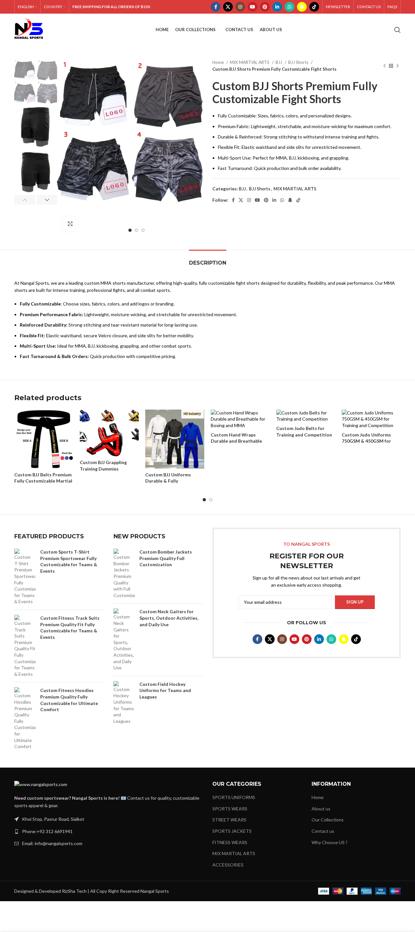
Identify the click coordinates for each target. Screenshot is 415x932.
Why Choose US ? (330, 842)
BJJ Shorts (298, 62)
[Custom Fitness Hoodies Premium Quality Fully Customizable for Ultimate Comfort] (24, 718)
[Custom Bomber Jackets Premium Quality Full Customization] (124, 573)
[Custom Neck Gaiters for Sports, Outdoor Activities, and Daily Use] (124, 639)
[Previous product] (384, 66)
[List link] (108, 831)
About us (321, 808)
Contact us (323, 831)
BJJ (279, 62)
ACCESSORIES (227, 864)
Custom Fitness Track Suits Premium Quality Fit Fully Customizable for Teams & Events (70, 627)
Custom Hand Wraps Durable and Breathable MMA (236, 441)
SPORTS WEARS (229, 808)
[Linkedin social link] (277, 7)
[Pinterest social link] (265, 7)
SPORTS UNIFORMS (233, 797)
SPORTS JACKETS (232, 831)
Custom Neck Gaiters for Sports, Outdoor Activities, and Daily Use (168, 618)
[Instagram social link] (240, 7)
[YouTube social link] (252, 7)
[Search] (397, 29)
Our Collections (328, 819)
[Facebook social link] (215, 7)
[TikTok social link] (314, 7)
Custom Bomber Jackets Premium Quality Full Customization (165, 558)
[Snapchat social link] (302, 7)
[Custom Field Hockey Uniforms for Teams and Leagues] (124, 702)
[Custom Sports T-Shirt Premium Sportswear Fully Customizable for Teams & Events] (24, 577)
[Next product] (397, 66)
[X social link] (228, 7)
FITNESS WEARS (229, 842)
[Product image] (43, 438)
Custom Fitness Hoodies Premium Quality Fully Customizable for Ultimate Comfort (69, 699)
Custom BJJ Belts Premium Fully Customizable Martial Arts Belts (43, 481)
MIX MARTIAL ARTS (250, 62)
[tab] (207, 259)
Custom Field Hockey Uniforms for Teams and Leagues (165, 690)
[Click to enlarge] (70, 224)
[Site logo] (28, 29)
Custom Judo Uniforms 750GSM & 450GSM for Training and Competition (369, 441)
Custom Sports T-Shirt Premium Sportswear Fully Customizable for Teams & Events (68, 561)
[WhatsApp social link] (289, 7)
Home (218, 62)
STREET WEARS (229, 819)
